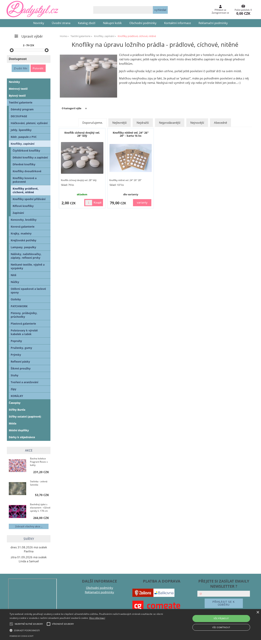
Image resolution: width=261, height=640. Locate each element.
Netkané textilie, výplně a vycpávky (28, 266)
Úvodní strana (61, 23)
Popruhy (16, 341)
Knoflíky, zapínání (22, 143)
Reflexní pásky (20, 361)
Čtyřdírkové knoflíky (26, 150)
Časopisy (14, 403)
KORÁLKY (17, 396)
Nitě (13, 275)
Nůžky (15, 282)
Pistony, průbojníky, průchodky (24, 314)
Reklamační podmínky (213, 23)
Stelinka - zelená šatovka (38, 483)
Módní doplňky (19, 430)
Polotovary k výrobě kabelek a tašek (24, 332)
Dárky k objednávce (22, 437)
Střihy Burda (17, 409)
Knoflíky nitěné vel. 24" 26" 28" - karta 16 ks (131, 134)
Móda (12, 423)
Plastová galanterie (23, 323)
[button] (88, 630)
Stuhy (14, 375)
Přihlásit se (220, 9)
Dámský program (22, 109)
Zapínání (18, 213)
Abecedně (220, 123)
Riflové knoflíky (23, 206)
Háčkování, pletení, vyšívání (29, 123)
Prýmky (16, 354)
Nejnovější (197, 123)
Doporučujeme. (92, 123)
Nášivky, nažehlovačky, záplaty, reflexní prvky (26, 255)
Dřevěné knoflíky (24, 164)
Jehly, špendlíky (21, 130)
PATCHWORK (19, 306)
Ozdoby (16, 299)
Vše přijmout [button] (221, 618)
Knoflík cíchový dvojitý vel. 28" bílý (82, 134)
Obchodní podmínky (142, 23)
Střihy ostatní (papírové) (25, 416)
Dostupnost (18, 59)
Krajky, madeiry (21, 233)
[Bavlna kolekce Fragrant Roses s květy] (17, 466)
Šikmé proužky (21, 368)
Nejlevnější (119, 123)
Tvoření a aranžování (24, 382)
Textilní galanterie (20, 102)
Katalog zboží (86, 23)
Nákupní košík (112, 23)
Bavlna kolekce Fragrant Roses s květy (39, 462)
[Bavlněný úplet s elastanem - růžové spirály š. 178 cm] (17, 512)
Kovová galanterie (22, 226)
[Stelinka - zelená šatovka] (17, 489)
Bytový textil (17, 95)
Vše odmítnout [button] (221, 627)
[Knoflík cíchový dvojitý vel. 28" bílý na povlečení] (82, 158)
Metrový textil (18, 89)
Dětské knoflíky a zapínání (30, 157)
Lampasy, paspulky (23, 247)
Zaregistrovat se (220, 12)
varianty (142, 202)
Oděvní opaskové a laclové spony (28, 290)
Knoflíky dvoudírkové (27, 171)
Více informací (97, 618)
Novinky (38, 23)
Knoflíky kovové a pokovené (24, 179)
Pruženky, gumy (21, 348)
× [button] (257, 612)
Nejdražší (143, 123)
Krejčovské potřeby (23, 240)
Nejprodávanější (169, 123)
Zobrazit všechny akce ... (28, 526)
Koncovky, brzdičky (23, 219)
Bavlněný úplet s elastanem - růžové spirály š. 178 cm (40, 507)
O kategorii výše (71, 108)
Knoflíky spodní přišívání (29, 199)
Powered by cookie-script (21, 636)
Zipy (13, 389)
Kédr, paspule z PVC (24, 137)
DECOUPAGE (19, 116)
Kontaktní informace (177, 23)
